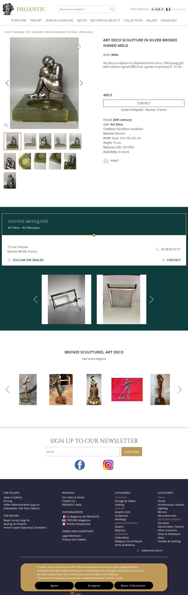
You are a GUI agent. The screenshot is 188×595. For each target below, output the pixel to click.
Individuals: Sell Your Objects (22, 508)
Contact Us (68, 501)
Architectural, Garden (171, 504)
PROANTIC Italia (72, 504)
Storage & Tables (125, 501)
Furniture (18, 20)
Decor (82, 20)
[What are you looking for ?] (112, 9)
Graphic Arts (122, 512)
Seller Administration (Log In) (21, 504)
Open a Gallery (13, 497)
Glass (161, 537)
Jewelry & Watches (59, 20)
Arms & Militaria (125, 545)
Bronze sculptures (55, 32)
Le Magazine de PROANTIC (83, 516)
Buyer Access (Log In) (16, 520)
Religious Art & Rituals (128, 541)
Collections (133, 20)
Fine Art (36, 20)
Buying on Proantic (15, 524)
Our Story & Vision (73, 497)
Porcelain (163, 523)
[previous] (36, 299)
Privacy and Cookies (74, 539)
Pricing (8, 501)
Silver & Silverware (169, 534)
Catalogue (18, 32)
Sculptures (38, 32)
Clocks (161, 501)
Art (28, 32)
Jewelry (119, 526)
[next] (150, 299)
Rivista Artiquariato (78, 524)
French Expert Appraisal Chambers (25, 527)
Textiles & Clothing (169, 541)
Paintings (120, 519)
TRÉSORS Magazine (79, 520)
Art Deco (72, 32)
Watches (120, 530)
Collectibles (122, 537)
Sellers (151, 20)
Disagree (94, 585)
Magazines (169, 20)
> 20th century (85, 32)
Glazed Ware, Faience (171, 526)
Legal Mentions (71, 535)
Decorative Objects (105, 20)
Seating (119, 504)
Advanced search (152, 550)
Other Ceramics (167, 530)
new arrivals (140, 9)
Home (8, 32)
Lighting (163, 508)
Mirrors (162, 512)
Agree (54, 585)
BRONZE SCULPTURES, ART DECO (94, 352)
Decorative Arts (167, 515)
